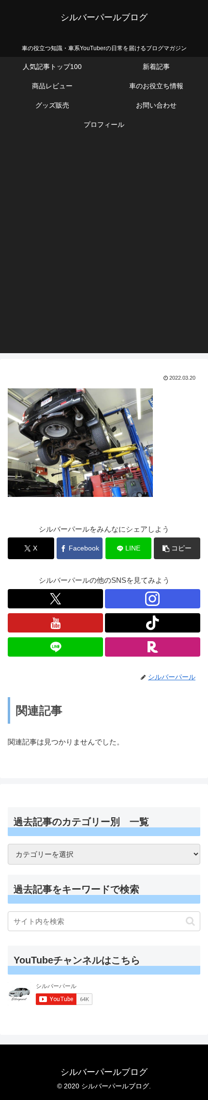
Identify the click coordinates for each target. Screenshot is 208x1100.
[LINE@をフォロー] (55, 647)
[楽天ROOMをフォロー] (152, 647)
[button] (177, 548)
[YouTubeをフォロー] (55, 622)
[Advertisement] (104, 249)
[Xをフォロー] (55, 598)
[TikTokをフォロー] (152, 622)
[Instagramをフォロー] (152, 598)
